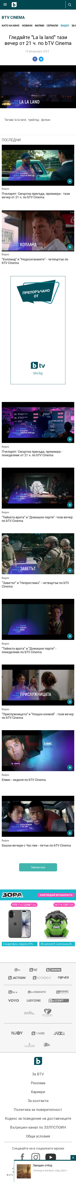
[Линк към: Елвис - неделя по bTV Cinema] (38, 762)
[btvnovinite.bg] (37, 992)
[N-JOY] (17, 1033)
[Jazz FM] (59, 1033)
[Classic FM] (29, 1044)
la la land (20, 120)
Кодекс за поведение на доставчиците (38, 1118)
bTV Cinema (13, 17)
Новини (27, 25)
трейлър (33, 120)
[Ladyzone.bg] (33, 1000)
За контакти (38, 1101)
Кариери (38, 1092)
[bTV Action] (16, 978)
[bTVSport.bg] (58, 1000)
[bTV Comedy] (33, 970)
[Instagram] (36, 1155)
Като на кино (10, 25)
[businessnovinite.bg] (62, 992)
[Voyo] (13, 1000)
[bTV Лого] (38, 1061)
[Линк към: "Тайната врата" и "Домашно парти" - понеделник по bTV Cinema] (38, 631)
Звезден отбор (42, 1165)
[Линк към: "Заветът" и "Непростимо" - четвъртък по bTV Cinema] (38, 565)
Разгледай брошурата (56, 895)
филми (45, 120)
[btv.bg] (17, 970)
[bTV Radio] (38, 1033)
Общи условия (38, 1136)
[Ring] (63, 977)
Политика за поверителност (38, 1109)
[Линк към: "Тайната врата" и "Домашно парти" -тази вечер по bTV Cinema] (38, 499)
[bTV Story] (40, 978)
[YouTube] (51, 1155)
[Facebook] (22, 1155)
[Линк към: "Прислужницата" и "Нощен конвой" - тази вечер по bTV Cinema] (38, 696)
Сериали (52, 25)
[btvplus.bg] (13, 992)
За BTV (38, 1074)
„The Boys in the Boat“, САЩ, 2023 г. (50, 1170)
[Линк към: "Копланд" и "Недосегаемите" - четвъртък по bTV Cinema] (38, 242)
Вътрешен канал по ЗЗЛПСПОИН (38, 1127)
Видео (65, 25)
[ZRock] (47, 1044)
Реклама (38, 1083)
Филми (39, 25)
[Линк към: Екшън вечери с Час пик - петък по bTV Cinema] (38, 828)
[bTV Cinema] (54, 970)
